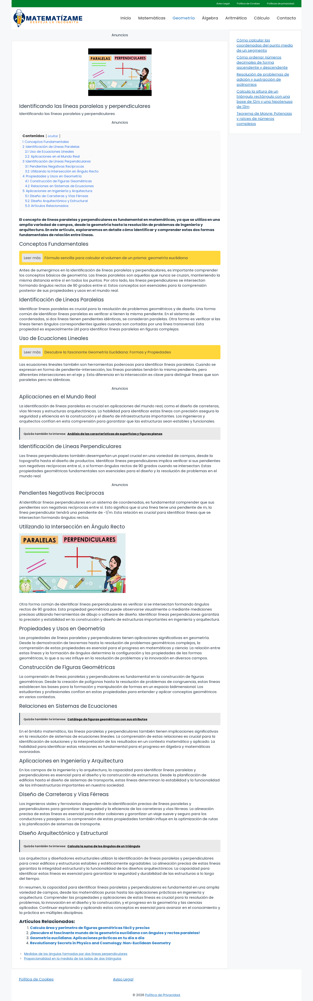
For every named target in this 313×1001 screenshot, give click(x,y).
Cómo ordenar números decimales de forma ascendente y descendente (262, 62)
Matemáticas (151, 18)
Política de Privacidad (162, 995)
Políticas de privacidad (280, 3)
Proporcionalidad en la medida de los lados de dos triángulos (72, 958)
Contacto (286, 18)
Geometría (184, 18)
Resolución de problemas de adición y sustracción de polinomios (263, 79)
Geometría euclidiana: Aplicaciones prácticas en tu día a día (87, 937)
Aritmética (236, 18)
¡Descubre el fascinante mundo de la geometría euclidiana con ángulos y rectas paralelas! (115, 932)
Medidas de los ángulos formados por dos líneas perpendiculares (75, 954)
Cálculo (262, 18)
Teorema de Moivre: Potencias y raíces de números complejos (264, 118)
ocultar (53, 136)
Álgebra (210, 18)
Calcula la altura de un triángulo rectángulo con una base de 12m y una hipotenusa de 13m (265, 99)
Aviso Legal (223, 3)
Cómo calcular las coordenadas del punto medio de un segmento (265, 45)
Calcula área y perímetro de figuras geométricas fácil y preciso (90, 927)
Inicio (125, 18)
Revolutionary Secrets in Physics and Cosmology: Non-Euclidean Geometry (100, 943)
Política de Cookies (248, 3)
